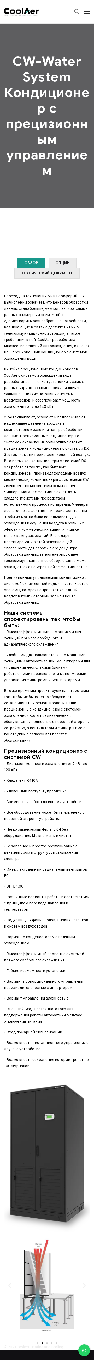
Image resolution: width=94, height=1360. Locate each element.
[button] (10, 1286)
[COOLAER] (21, 11)
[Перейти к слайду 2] (42, 1343)
